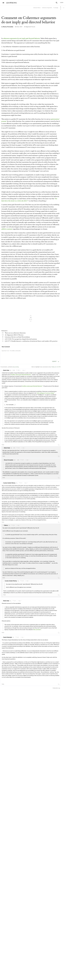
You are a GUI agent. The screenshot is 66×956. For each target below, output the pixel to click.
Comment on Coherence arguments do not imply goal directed (28, 19)
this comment (37, 629)
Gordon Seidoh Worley (9, 483)
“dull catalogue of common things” (45, 393)
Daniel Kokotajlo (7, 637)
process (3, 121)
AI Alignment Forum (29, 27)
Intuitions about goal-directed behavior (21, 374)
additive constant (6, 229)
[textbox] (31, 352)
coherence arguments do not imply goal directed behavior (21, 38)
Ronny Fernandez (8, 27)
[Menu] (3, 3)
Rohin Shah (6, 370)
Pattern (6, 525)
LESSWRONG (11, 3)
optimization (55, 119)
